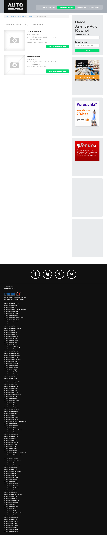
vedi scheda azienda (57, 47)
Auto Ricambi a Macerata (11, 338)
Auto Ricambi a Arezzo (10, 384)
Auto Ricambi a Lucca (10, 492)
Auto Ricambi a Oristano (11, 426)
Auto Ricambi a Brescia (11, 392)
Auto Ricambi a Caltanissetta (12, 394)
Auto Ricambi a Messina (11, 419)
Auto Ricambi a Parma (10, 428)
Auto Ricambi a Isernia (10, 332)
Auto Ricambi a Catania (11, 473)
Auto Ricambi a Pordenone (12, 355)
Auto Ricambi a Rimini (10, 515)
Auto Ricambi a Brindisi (11, 469)
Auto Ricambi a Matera (11, 340)
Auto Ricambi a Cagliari (11, 315)
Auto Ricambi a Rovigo (10, 440)
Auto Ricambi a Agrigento (11, 303)
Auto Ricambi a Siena (10, 519)
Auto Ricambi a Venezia (11, 374)
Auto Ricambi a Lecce (10, 413)
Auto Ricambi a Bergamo (11, 311)
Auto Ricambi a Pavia (10, 504)
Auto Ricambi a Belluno (11, 388)
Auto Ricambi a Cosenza (11, 322)
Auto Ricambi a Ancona (11, 459)
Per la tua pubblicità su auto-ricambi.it (15, 297)
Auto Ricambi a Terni (10, 446)
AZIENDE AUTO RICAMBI (66, 7)
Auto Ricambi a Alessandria (12, 382)
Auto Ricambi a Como (10, 475)
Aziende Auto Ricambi (25, 16)
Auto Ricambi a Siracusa (11, 365)
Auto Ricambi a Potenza (11, 434)
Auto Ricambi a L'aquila (11, 411)
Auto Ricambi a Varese (10, 527)
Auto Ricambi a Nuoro (10, 423)
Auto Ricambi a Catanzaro (11, 320)
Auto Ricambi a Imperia (11, 486)
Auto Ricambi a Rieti (10, 438)
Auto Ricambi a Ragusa (11, 357)
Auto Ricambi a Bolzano (11, 313)
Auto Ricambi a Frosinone (11, 407)
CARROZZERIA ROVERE (34, 31)
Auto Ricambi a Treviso (11, 525)
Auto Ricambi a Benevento (12, 465)
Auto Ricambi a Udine (10, 451)
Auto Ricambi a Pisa (10, 432)
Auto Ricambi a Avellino (11, 386)
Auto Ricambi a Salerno (11, 517)
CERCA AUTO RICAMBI (48, 7)
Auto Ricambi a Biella (10, 390)
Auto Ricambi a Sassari (11, 363)
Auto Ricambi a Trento (10, 448)
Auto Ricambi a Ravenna (11, 436)
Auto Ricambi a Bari (10, 463)
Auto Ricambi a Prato (10, 511)
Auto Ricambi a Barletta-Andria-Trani (15, 309)
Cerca (87, 50)
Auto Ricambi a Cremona (11, 401)
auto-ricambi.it (8, 286)
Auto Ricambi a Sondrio (11, 444)
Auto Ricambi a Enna (10, 403)
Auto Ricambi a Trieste (10, 372)
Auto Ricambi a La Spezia (11, 488)
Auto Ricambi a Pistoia (10, 509)
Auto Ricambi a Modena (11, 343)
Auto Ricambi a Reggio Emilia (12, 359)
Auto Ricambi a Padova (11, 502)
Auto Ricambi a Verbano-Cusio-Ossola (15, 453)
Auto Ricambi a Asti (10, 307)
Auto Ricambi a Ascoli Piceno (12, 461)
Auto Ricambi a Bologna (11, 467)
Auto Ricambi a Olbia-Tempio (12, 347)
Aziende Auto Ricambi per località (14, 299)
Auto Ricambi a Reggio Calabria (13, 513)
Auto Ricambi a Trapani (11, 370)
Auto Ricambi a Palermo (11, 349)
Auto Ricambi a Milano (10, 496)
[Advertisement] (90, 194)
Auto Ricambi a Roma (10, 361)
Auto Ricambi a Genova (11, 484)
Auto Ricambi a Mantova (11, 417)
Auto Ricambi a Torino (10, 523)
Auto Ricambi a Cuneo (10, 324)
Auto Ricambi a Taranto (11, 521)
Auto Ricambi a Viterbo (11, 378)
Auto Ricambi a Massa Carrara (13, 494)
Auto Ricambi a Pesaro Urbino (13, 430)
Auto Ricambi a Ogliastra (11, 500)
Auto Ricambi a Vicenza (11, 531)
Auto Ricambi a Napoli (10, 498)
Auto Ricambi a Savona (11, 442)
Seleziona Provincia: (82, 34)
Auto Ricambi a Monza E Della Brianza (15, 421)
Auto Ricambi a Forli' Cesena (12, 328)
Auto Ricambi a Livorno (11, 336)
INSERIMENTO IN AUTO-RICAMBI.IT (88, 7)
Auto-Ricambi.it (11, 16)
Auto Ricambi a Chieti (10, 398)
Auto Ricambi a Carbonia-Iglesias (14, 318)
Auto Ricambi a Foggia (10, 481)
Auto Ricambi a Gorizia (11, 330)
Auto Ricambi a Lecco (10, 490)
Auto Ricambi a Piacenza (11, 353)
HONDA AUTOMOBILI (33, 56)
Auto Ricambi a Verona (11, 376)
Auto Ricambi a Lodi (10, 415)
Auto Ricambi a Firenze (11, 405)
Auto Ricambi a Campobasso (12, 471)
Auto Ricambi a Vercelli (11, 529)
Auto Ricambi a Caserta (11, 396)
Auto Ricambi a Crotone (11, 477)
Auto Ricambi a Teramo (11, 368)
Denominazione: (81, 42)
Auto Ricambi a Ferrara (11, 326)
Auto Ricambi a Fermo (10, 479)
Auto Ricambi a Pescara (11, 507)
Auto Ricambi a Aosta (10, 305)
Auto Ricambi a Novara (11, 345)
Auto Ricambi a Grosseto (11, 409)
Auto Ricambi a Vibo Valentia (12, 455)
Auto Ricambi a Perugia (11, 351)
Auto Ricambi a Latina (10, 334)
